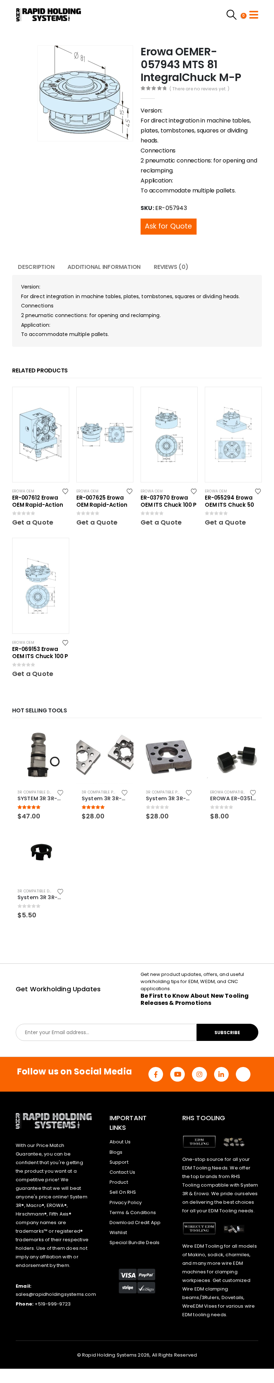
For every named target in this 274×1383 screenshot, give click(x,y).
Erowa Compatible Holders (237, 792)
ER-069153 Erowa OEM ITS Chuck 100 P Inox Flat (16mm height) (40, 653)
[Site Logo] (49, 15)
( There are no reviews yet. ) (199, 89)
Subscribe (227, 1032)
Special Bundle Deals (135, 1242)
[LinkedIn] (221, 1074)
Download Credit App (135, 1222)
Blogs (116, 1152)
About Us (120, 1141)
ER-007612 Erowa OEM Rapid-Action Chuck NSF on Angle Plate (39, 501)
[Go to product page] (40, 755)
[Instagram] (199, 1074)
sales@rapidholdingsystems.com (56, 1294)
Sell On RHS (123, 1192)
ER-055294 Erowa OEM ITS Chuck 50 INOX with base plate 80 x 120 (229, 501)
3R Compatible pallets (104, 792)
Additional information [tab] (104, 267)
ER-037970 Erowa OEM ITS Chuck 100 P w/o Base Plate (169, 501)
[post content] (40, 434)
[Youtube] (177, 1074)
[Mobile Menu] (253, 15)
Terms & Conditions (133, 1212)
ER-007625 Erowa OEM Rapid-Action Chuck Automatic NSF (101, 501)
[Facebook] (155, 1074)
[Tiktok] (243, 1074)
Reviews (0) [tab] (171, 267)
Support (119, 1162)
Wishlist (118, 1232)
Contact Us (123, 1172)
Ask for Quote (168, 226)
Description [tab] (36, 267)
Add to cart (57, 738)
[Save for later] (65, 491)
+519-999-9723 (53, 1304)
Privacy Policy (126, 1202)
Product (119, 1182)
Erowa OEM (23, 491)
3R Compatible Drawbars (42, 792)
